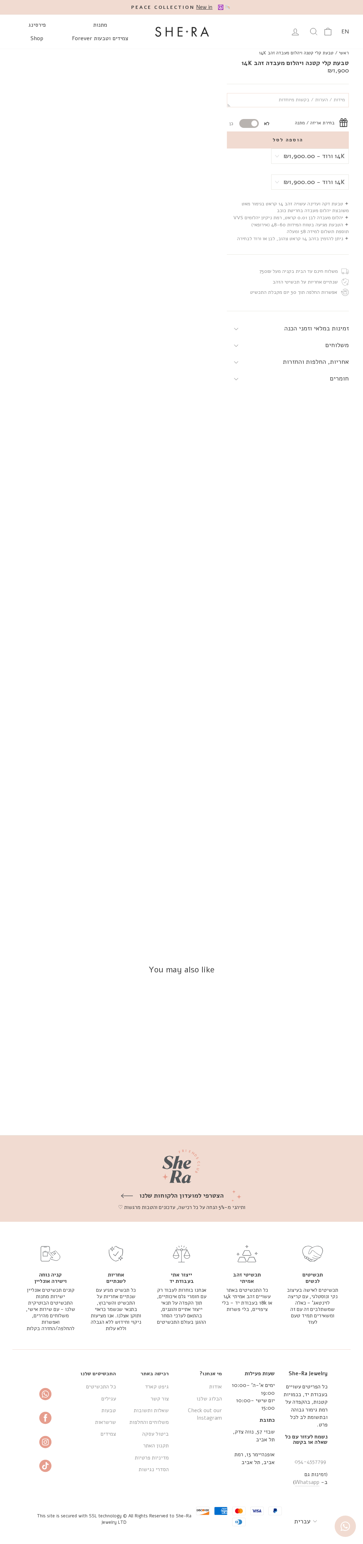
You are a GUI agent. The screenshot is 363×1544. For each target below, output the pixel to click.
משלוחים (337, 345)
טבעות (108, 1410)
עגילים (108, 1398)
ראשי (344, 53)
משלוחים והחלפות (149, 1422)
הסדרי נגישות (154, 1469)
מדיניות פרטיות (152, 1457)
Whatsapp (307, 1482)
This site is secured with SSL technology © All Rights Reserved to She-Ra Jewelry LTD (114, 1519)
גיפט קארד (157, 1386)
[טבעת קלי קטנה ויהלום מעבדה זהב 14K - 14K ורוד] (300, 1103)
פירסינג (37, 25)
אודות (215, 1386)
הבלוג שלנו (209, 1398)
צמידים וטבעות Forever (100, 38)
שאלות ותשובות (151, 1410)
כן (231, 123)
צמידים (108, 1433)
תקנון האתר (156, 1445)
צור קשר (160, 1398)
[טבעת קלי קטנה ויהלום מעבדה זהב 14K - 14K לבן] (310, 1103)
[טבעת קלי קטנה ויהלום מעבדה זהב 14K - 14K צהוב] (319, 1103)
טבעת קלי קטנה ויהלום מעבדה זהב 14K (296, 53)
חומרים (339, 378)
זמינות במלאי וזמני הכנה (316, 328)
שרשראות (105, 1422)
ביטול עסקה (155, 1433)
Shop (36, 38)
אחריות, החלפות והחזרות (316, 361)
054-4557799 (310, 1461)
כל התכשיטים (101, 1386)
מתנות (100, 25)
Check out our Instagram (205, 1414)
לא (266, 123)
